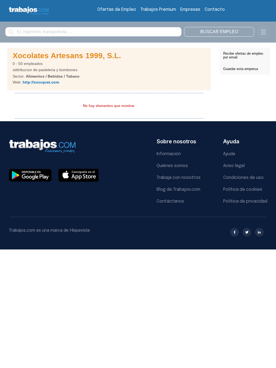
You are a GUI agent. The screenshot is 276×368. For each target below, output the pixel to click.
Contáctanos (170, 201)
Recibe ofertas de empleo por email (243, 55)
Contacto (215, 9)
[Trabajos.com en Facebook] (234, 232)
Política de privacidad (245, 201)
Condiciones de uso (243, 177)
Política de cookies (242, 189)
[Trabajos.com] (29, 14)
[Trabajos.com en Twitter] (247, 232)
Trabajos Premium (158, 9)
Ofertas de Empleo (116, 9)
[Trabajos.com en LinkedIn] (259, 232)
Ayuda (229, 154)
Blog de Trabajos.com (178, 189)
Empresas (190, 9)
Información (169, 154)
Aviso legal (234, 166)
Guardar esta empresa (240, 69)
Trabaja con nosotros (179, 177)
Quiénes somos (172, 166)
